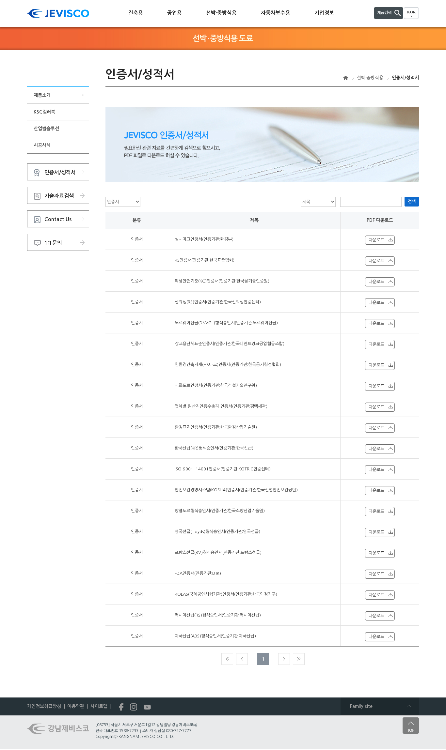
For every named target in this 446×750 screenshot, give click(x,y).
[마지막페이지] (299, 659)
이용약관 (75, 706)
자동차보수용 (275, 12)
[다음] (284, 659)
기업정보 (324, 12)
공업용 (174, 12)
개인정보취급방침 (44, 706)
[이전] (242, 659)
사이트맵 (98, 706)
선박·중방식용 (221, 12)
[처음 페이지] (227, 659)
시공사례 (42, 145)
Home (345, 78)
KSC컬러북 (44, 112)
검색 (412, 201)
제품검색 (384, 13)
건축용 (135, 12)
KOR (411, 12)
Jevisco (58, 13)
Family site (361, 706)
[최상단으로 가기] (411, 725)
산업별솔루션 (46, 128)
